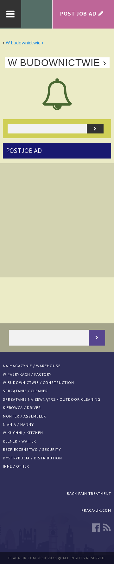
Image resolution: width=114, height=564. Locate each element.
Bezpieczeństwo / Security (32, 449)
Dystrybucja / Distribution (32, 458)
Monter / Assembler (24, 416)
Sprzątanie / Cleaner (25, 390)
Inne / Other (16, 466)
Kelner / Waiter (19, 441)
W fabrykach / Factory (27, 374)
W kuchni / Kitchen (23, 432)
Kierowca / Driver (22, 407)
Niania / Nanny (18, 424)
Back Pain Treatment (89, 493)
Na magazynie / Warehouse (31, 365)
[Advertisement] (57, 220)
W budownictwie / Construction (38, 382)
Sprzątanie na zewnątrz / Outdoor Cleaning (51, 399)
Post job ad (24, 150)
